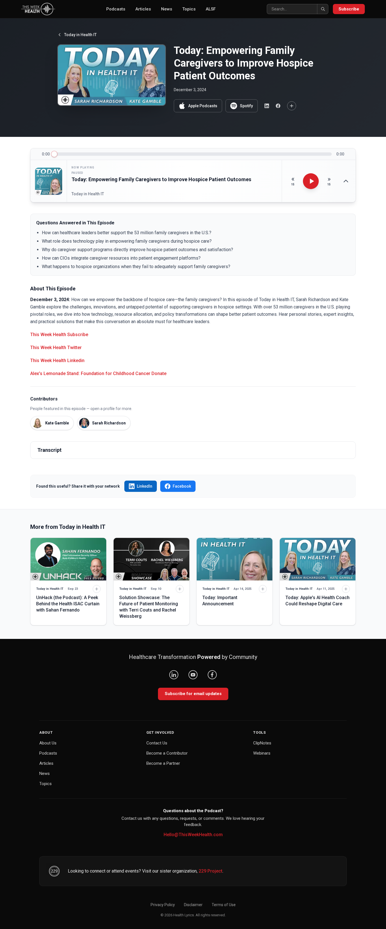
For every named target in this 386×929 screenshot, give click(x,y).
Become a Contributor (167, 753)
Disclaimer (193, 904)
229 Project (210, 871)
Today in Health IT (80, 34)
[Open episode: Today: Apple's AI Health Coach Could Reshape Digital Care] (317, 559)
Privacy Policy (163, 904)
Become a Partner (163, 763)
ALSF (211, 9)
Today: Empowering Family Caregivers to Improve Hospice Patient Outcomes (161, 179)
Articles (143, 9)
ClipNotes (262, 743)
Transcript (49, 450)
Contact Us (156, 743)
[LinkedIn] (174, 675)
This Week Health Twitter (56, 347)
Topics (189, 9)
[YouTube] (193, 675)
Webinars (261, 753)
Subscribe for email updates (193, 693)
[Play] (311, 181)
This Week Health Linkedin (57, 360)
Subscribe (349, 9)
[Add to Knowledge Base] (291, 105)
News (166, 9)
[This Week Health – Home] (38, 9)
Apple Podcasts (202, 106)
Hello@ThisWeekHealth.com (193, 834)
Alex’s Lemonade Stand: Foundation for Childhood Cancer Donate (98, 373)
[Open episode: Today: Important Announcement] (234, 559)
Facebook (182, 486)
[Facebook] (212, 675)
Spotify (246, 106)
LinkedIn (144, 486)
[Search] (322, 9)
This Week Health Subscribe (59, 334)
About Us (48, 743)
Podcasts (115, 9)
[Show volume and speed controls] (346, 181)
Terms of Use (224, 904)
